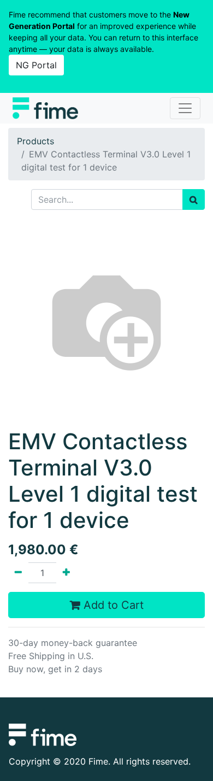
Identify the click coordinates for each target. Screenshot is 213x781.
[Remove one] (18, 572)
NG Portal (36, 65)
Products (35, 141)
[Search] (193, 199)
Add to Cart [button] (112, 605)
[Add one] (66, 572)
